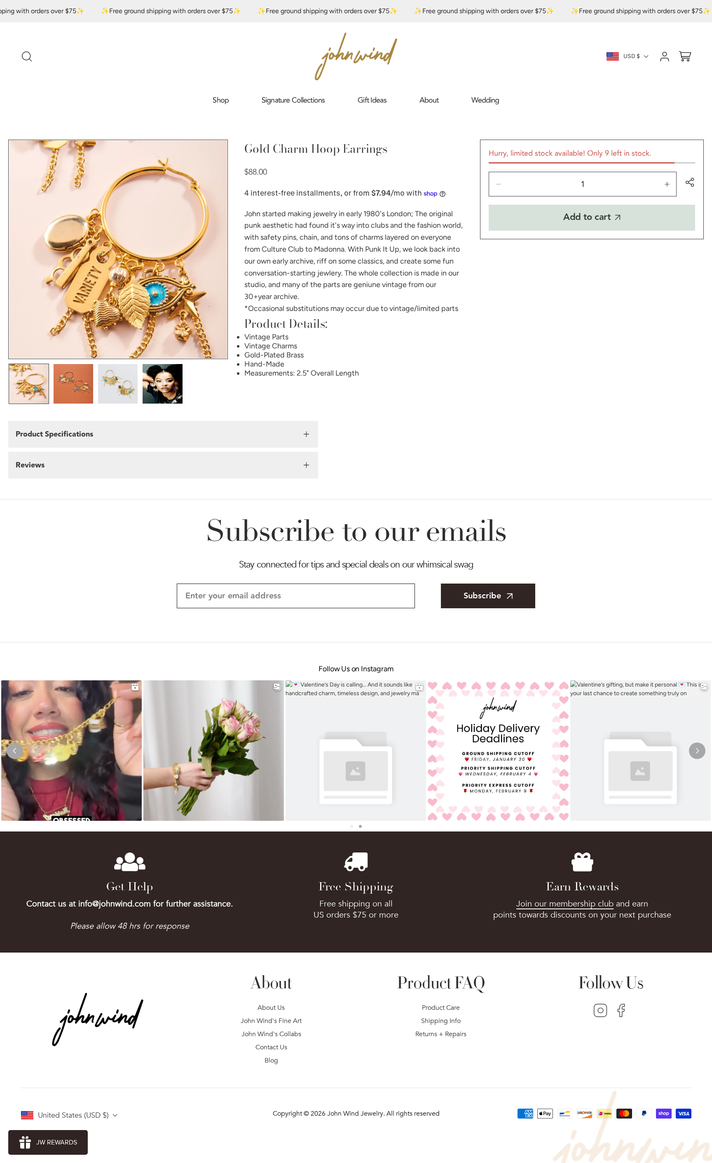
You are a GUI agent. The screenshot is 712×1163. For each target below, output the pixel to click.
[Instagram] (600, 1011)
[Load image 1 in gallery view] (29, 384)
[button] (220, 101)
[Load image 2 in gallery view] (73, 384)
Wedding (485, 100)
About (429, 100)
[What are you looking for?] (27, 56)
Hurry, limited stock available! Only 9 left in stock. (570, 153)
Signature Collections (293, 100)
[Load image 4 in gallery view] (162, 384)
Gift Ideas (372, 100)
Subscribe (482, 596)
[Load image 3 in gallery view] (118, 384)
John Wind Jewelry (355, 1113)
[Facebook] (621, 1011)
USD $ (631, 56)
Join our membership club (565, 903)
